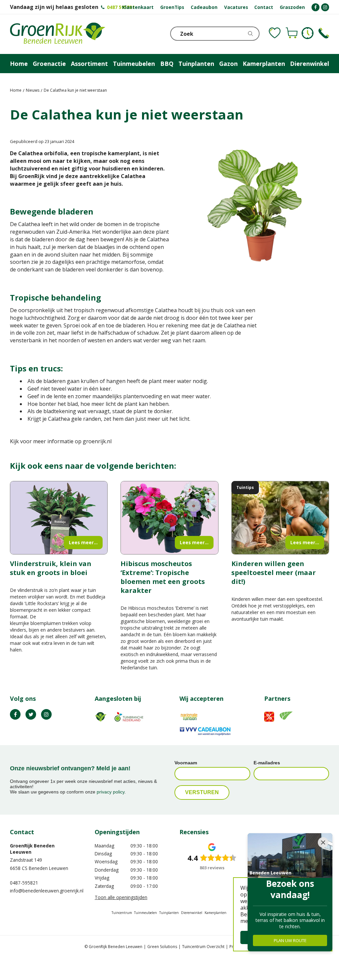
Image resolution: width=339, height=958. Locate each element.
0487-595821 (24, 883)
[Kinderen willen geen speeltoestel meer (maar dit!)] (280, 517)
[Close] (323, 842)
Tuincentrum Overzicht (203, 946)
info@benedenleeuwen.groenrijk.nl (46, 890)
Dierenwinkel (191, 912)
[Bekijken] (292, 33)
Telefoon (323, 33)
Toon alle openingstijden (121, 897)
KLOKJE (308, 33)
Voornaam (185, 762)
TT (30, 714)
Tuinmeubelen (145, 912)
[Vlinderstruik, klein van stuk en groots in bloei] (58, 517)
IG (46, 714)
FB (15, 714)
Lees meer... (83, 542)
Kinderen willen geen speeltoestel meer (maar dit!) (273, 572)
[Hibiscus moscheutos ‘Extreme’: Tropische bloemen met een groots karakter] (169, 517)
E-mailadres (267, 762)
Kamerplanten (215, 912)
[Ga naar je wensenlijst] (275, 33)
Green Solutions (162, 946)
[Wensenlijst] (275, 33)
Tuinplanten (169, 912)
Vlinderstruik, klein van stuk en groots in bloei (50, 568)
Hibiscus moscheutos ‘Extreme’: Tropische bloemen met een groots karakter (163, 577)
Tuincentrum (122, 912)
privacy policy (110, 791)
